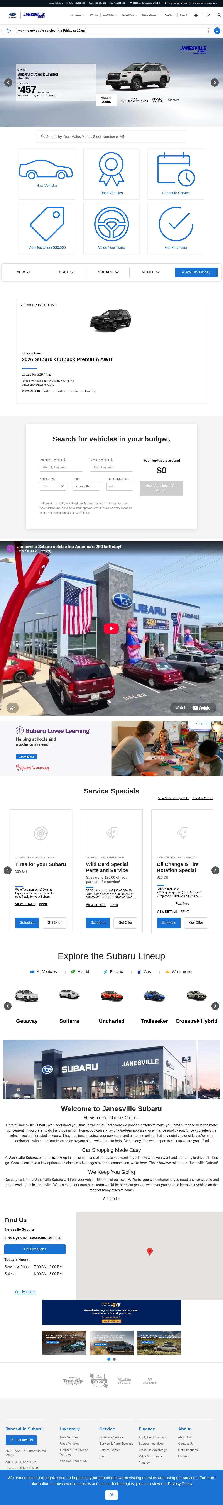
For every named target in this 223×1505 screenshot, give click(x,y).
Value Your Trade (150, 1456)
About (184, 1429)
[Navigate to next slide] (219, 82)
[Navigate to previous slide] (3, 82)
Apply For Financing (152, 1437)
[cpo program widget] (98, 1380)
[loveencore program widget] (150, 1381)
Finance (147, 1429)
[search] (219, 15)
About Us (184, 1437)
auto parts (87, 1185)
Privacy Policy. (180, 1483)
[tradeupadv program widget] (73, 1381)
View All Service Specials (173, 798)
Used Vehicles (69, 1443)
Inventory (70, 1429)
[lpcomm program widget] (124, 1381)
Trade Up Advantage (153, 1450)
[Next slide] (114, 1359)
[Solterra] (112, 1343)
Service (107, 1429)
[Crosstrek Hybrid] (159, 1343)
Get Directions (188, 1450)
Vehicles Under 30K (73, 1461)
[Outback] (64, 1343)
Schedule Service (202, 798)
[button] (149, 1252)
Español (183, 1456)
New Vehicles (69, 1437)
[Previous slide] (108, 1359)
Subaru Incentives (151, 1443)
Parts (103, 1456)
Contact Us (111, 1199)
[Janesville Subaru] (25, 15)
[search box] (111, 136)
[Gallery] (111, 748)
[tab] (44, 972)
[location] (131, 3)
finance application (169, 1130)
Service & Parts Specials (116, 1443)
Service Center (110, 1450)
